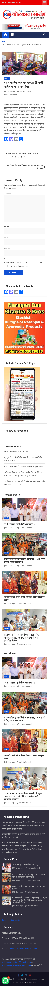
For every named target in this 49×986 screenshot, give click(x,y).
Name (7, 226)
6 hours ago (10, 528)
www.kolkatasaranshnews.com (23, 948)
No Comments (12, 95)
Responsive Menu (44, 2)
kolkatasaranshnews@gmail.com (16, 965)
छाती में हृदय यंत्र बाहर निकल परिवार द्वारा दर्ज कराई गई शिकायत (24, 167)
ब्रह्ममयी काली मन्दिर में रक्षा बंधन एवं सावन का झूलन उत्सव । (24, 466)
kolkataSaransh (26, 91)
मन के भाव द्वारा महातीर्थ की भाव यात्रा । (17, 451)
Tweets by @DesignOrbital (12, 920)
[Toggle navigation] (12, 34)
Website (7, 248)
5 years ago (10, 91)
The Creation (30, 982)
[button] (5, 980)
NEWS (6, 518)
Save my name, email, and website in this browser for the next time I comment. (24, 264)
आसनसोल (6, 79)
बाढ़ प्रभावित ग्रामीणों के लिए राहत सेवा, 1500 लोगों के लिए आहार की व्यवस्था (28, 875)
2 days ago (10, 604)
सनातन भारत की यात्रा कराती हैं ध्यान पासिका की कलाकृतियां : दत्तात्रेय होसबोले (22, 155)
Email (7, 237)
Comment (8, 193)
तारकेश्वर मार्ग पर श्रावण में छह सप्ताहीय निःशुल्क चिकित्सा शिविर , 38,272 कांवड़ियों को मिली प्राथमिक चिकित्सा (23, 637)
